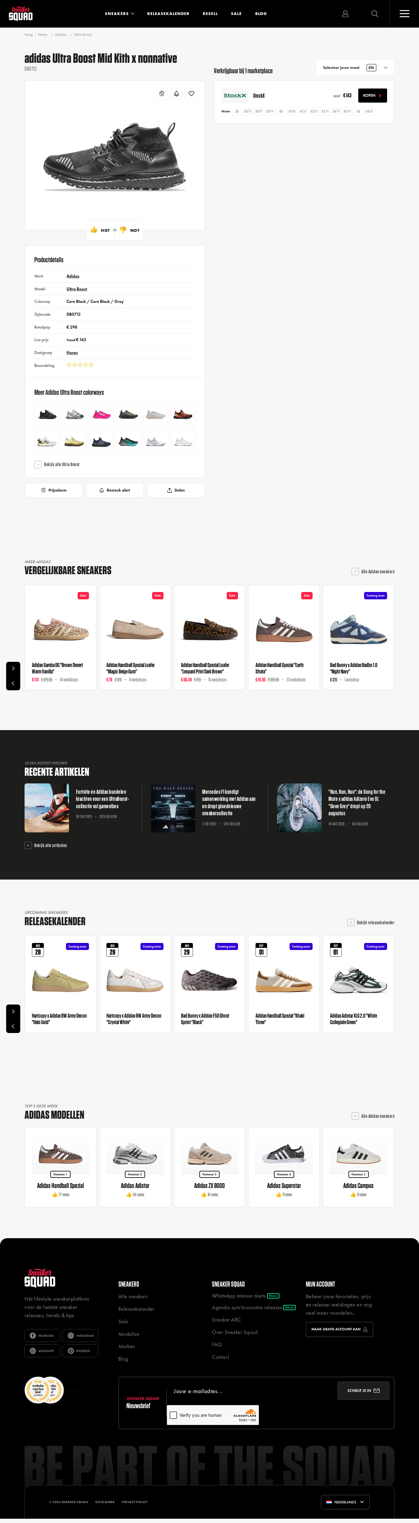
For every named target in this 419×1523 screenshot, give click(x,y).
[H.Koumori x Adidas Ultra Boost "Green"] (128, 414)
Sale (236, 13)
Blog (261, 13)
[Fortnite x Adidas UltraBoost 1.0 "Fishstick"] (183, 414)
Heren (72, 352)
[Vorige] (13, 683)
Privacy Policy (135, 1502)
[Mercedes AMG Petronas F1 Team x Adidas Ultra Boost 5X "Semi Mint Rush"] (128, 441)
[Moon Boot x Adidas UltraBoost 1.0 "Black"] (46, 414)
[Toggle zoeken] (375, 14)
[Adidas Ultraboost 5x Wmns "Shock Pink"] (101, 414)
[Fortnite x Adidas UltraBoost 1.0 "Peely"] (74, 441)
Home (42, 34)
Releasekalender (168, 13)
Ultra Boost (82, 34)
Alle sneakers (133, 1296)
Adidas (60, 34)
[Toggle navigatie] (404, 14)
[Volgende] (13, 669)
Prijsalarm (57, 490)
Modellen (129, 1334)
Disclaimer (104, 1502)
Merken (126, 1346)
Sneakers (117, 13)
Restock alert (118, 490)
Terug (29, 34)
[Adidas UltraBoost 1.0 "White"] (155, 441)
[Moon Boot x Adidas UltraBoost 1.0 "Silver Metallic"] (74, 414)
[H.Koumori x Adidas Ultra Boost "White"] (155, 414)
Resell (210, 13)
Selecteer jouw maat (348, 67)
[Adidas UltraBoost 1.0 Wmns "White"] (183, 441)
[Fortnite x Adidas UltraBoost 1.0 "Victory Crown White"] (46, 441)
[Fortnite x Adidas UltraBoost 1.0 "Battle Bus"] (101, 441)
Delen (180, 490)
